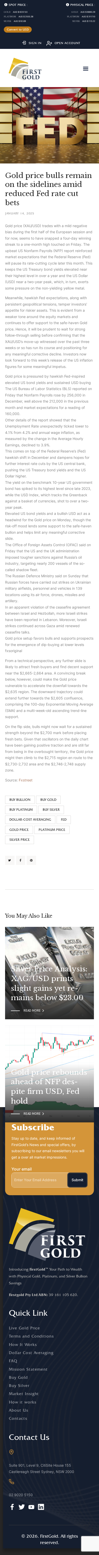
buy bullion (19, 800)
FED (64, 819)
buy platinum (21, 809)
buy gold (48, 800)
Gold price (19, 830)
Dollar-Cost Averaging (30, 819)
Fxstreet (25, 780)
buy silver (51, 809)
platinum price (52, 830)
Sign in (35, 43)
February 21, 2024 (25, 960)
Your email (21, 1169)
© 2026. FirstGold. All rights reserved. (49, 1539)
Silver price (19, 840)
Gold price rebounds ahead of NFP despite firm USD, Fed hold (49, 1086)
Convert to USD (18, 29)
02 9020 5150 (21, 1495)
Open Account (68, 43)
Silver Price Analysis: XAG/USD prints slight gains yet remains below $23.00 (49, 983)
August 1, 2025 (23, 1063)
